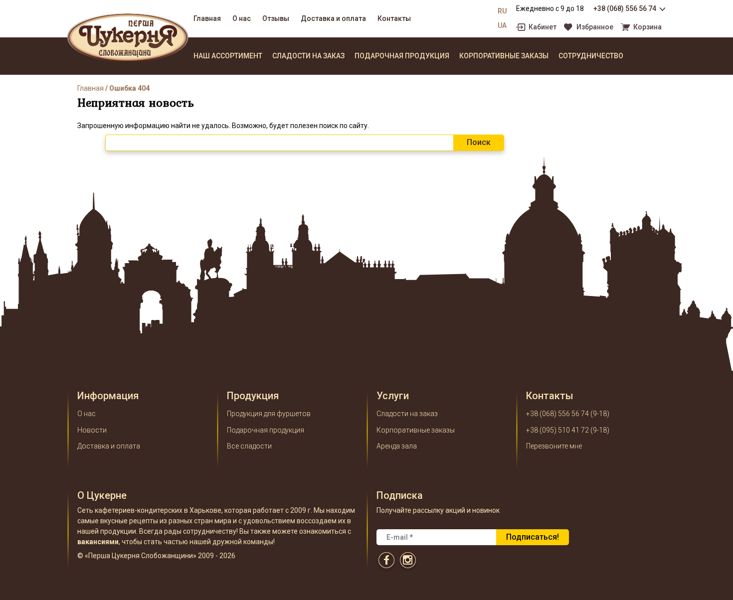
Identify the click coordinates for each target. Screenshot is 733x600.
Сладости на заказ (308, 56)
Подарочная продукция (402, 56)
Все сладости (249, 446)
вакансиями (98, 542)
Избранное (594, 27)
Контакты (394, 18)
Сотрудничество (590, 56)
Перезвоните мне (554, 446)
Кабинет (542, 27)
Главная (207, 18)
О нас (241, 18)
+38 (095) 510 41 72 (557, 430)
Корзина (647, 27)
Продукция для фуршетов (269, 414)
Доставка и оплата (333, 18)
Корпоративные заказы (504, 56)
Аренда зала (396, 446)
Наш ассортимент (227, 56)
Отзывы (275, 18)
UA (502, 25)
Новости (92, 430)
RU (502, 11)
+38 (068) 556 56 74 (624, 8)
